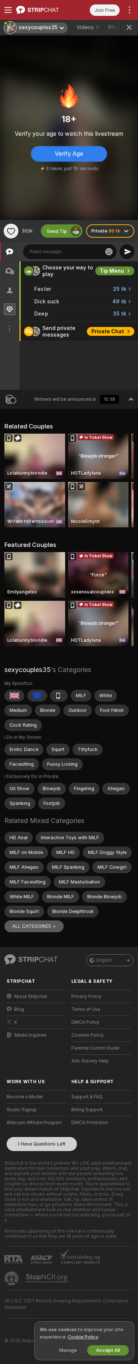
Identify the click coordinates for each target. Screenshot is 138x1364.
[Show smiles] (109, 251)
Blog (19, 1009)
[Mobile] (59, 696)
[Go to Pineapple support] (12, 1278)
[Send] (127, 251)
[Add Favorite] (11, 231)
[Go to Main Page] (42, 10)
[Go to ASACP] (42, 1260)
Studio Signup (22, 1109)
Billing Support (87, 1109)
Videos (88, 27)
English (104, 960)
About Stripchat (30, 996)
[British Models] (14, 696)
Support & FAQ (87, 1096)
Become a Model (25, 1096)
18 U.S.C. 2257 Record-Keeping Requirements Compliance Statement (66, 1304)
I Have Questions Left (42, 1144)
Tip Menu (112, 271)
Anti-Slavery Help (90, 1061)
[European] (37, 696)
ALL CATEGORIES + (34, 926)
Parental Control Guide (95, 1048)
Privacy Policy (86, 996)
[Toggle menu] (8, 10)
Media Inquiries (30, 1035)
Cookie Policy (83, 1337)
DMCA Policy (85, 1022)
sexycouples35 (27, 670)
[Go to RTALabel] (14, 1259)
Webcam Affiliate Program (34, 1122)
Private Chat (107, 331)
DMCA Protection (89, 1122)
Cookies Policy (87, 1035)
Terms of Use (85, 1009)
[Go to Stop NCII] (47, 1278)
